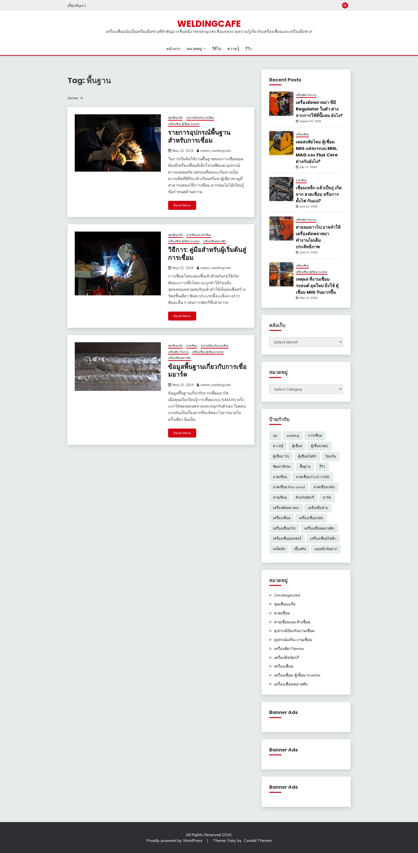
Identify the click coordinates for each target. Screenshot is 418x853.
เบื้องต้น (300, 549)
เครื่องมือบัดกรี (286, 657)
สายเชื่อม (280, 497)
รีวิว (248, 48)
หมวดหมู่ (194, 48)
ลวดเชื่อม (191, 345)
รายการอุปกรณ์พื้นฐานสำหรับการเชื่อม (199, 136)
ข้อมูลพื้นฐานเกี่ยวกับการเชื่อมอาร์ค (207, 370)
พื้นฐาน (305, 466)
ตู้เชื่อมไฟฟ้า (307, 456)
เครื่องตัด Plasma (178, 352)
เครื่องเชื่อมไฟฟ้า (323, 538)
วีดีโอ (216, 48)
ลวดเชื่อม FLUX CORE (312, 477)
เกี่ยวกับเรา (76, 5)
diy (275, 435)
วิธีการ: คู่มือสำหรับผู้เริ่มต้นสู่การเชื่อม (207, 253)
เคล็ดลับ (279, 549)
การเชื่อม (315, 435)
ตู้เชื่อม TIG (281, 456)
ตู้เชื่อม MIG (319, 446)
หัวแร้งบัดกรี (305, 497)
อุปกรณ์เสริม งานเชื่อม (293, 639)
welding (292, 435)
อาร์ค (327, 497)
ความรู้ (233, 48)
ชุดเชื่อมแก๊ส (175, 117)
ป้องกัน (330, 456)
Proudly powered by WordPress (174, 840)
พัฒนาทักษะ (282, 466)
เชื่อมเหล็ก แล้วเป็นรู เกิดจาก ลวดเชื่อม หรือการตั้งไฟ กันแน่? (319, 194)
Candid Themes (258, 840)
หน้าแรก (173, 48)
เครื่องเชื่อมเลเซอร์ (287, 538)
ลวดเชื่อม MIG (324, 487)
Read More (182, 205)
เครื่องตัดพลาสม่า (286, 508)
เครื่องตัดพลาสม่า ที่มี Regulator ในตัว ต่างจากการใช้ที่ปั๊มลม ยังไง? (319, 108)
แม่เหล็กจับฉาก (325, 549)
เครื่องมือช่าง (318, 508)
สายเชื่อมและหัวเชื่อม (198, 235)
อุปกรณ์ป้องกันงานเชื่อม (200, 117)
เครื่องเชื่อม (302, 134)
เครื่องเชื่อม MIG (311, 518)
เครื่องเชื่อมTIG (284, 528)
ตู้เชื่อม (297, 446)
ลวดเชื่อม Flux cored (289, 487)
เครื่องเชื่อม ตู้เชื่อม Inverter (184, 124)
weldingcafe (209, 23)
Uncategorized (287, 595)
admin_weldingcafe (215, 150)
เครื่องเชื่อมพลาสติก (214, 241)
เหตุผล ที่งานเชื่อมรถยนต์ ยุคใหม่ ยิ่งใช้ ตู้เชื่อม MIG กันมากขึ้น (317, 285)
